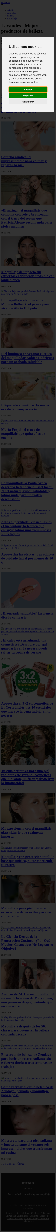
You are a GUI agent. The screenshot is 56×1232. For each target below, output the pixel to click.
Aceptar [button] (28, 89)
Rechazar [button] (28, 95)
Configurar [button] (28, 101)
